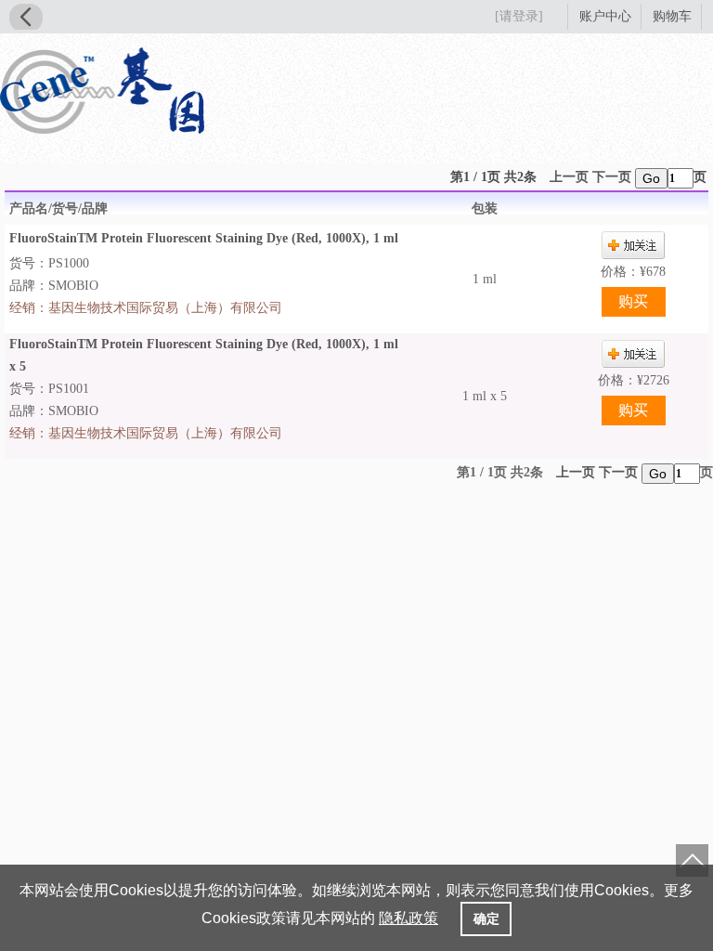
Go (651, 178)
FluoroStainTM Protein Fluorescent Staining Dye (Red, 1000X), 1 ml (203, 238)
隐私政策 (408, 918)
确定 (486, 918)
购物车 (672, 16)
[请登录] (519, 16)
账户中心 (605, 16)
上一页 (569, 177)
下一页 (611, 177)
